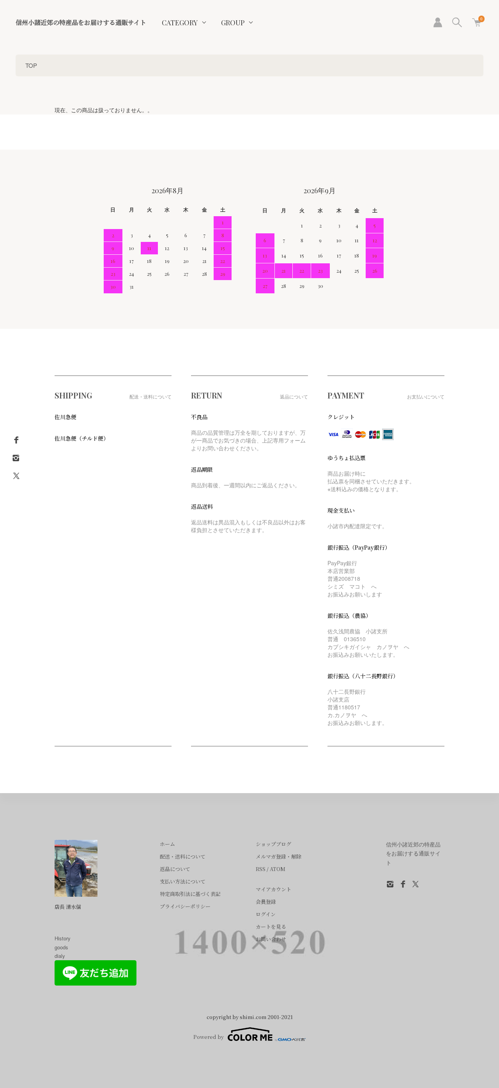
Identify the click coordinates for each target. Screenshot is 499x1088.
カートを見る (271, 926)
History (63, 938)
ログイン (266, 914)
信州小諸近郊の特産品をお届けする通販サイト (81, 22)
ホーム (167, 844)
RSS (260, 869)
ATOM (277, 869)
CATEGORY (180, 22)
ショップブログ (273, 844)
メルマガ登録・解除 (278, 856)
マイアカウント (273, 889)
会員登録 (266, 901)
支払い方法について (182, 881)
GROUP (232, 22)
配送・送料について (182, 856)
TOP (31, 65)
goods (61, 947)
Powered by (208, 1036)
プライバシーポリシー (185, 906)
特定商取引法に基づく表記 (190, 894)
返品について (175, 869)
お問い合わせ (271, 939)
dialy (60, 955)
